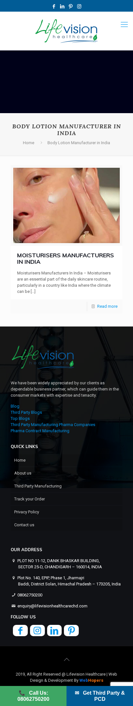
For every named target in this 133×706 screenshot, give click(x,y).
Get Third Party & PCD (100, 696)
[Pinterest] (70, 6)
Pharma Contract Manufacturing (40, 430)
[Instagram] (79, 6)
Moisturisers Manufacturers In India (65, 258)
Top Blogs (20, 418)
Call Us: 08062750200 (33, 696)
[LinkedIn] (62, 6)
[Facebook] (54, 6)
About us (22, 473)
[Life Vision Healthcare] (66, 31)
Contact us (24, 524)
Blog (15, 406)
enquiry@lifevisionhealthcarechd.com (52, 606)
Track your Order (29, 499)
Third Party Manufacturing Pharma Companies (53, 424)
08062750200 (29, 595)
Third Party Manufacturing (38, 486)
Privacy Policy (26, 511)
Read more (107, 306)
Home (28, 142)
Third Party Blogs (26, 412)
